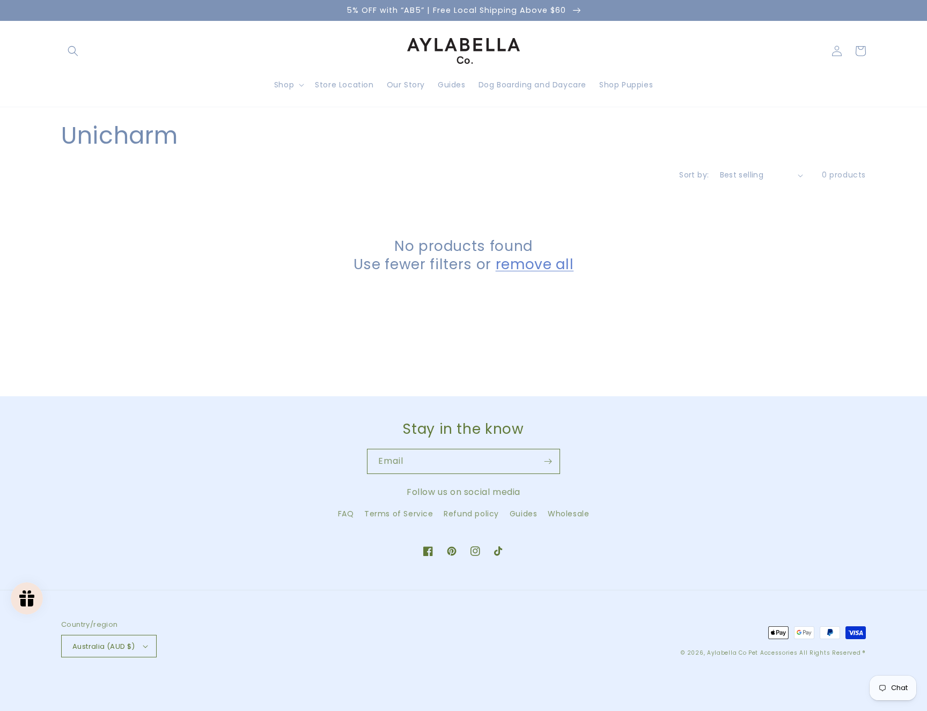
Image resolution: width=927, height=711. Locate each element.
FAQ (346, 513)
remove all (535, 264)
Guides (524, 513)
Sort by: (694, 174)
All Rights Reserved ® (832, 653)
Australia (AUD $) (103, 646)
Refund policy (471, 513)
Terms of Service (398, 513)
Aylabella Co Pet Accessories (752, 653)
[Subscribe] (548, 461)
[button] (73, 51)
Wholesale (568, 513)
